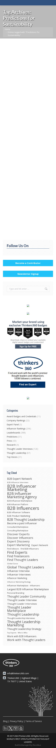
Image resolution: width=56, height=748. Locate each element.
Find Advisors (13, 548)
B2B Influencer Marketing (21, 487)
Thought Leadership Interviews (21, 618)
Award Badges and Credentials (21, 416)
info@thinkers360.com (18, 673)
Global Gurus (12, 563)
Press (9, 440)
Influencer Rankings (16, 428)
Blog (5, 721)
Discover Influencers (20, 537)
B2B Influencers (23, 508)
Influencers (35, 585)
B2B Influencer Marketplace (19, 500)
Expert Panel (13, 424)
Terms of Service (33, 721)
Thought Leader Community (26, 596)
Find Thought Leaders (22, 559)
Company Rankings (16, 420)
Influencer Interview (18, 571)
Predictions (12, 88)
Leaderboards (13, 432)
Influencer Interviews (19, 574)
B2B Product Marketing (18, 515)
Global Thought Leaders (25, 567)
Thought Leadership (16, 452)
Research (11, 444)
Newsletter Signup (28, 273)
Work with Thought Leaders (26, 640)
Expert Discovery (18, 541)
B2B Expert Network (19, 478)
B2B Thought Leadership (26, 519)
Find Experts (17, 552)
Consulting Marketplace (17, 530)
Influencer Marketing (17, 578)
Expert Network (39, 545)
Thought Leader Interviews (20, 448)
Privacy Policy (16, 721)
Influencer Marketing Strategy (18, 582)
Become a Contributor (28, 263)
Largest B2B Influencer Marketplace (28, 589)
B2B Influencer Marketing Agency (22, 495)
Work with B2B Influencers (21, 636)
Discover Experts (18, 534)
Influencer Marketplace (17, 585)
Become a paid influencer (22, 523)
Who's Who (22, 633)
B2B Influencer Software (18, 512)
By (31, 88)
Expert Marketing (18, 545)
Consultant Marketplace (17, 527)
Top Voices (12, 457)
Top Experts (11, 633)
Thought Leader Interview (22, 600)
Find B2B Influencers (30, 548)
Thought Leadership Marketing (23, 623)
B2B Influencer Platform (17, 504)
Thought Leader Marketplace (19, 609)
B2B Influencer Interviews (17, 482)
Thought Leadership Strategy (24, 629)
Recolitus (37, 745)
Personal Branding (15, 593)
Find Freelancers (18, 556)
